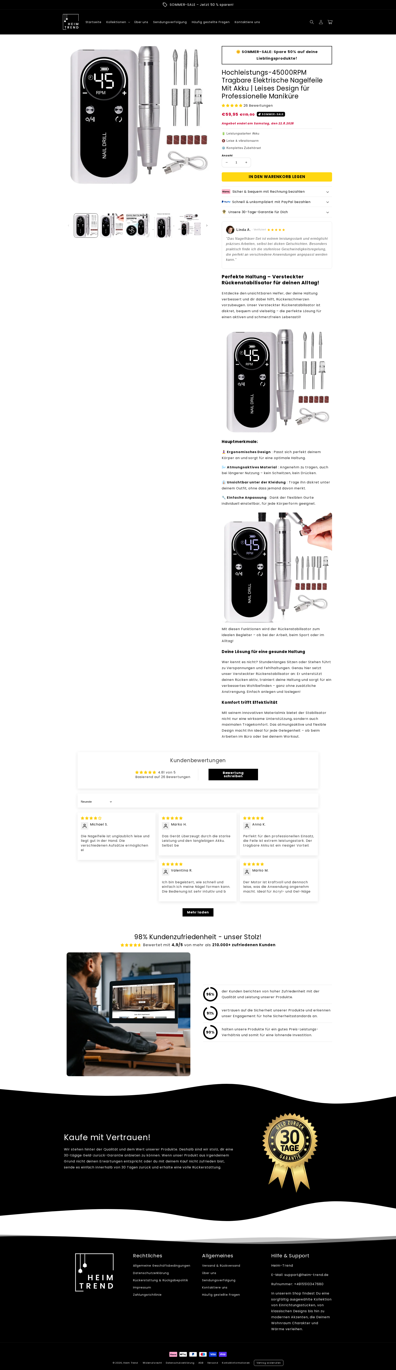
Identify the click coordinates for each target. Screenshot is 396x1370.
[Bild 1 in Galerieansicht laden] (86, 225)
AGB (200, 1362)
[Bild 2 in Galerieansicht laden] (112, 225)
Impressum (142, 1287)
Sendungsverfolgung (219, 1280)
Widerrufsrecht (152, 1362)
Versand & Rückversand (221, 1266)
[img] (91, 818)
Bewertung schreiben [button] (233, 774)
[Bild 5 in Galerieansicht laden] (189, 225)
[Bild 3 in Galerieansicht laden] (138, 225)
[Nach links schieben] (68, 225)
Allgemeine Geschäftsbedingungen (161, 1266)
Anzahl (227, 155)
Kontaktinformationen (236, 1362)
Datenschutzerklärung (151, 1273)
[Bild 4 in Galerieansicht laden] (163, 225)
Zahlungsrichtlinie (147, 1295)
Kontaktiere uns (214, 1287)
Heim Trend (130, 1362)
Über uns (209, 1273)
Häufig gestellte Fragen (221, 1295)
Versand (212, 1362)
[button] (311, 22)
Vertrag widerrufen (269, 1362)
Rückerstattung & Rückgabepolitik (160, 1280)
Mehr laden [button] (198, 912)
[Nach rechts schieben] (206, 225)
